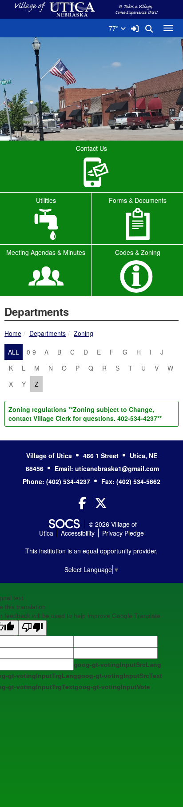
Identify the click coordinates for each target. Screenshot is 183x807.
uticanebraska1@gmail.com (117, 468)
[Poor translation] (32, 628)
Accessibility (78, 533)
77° (114, 28)
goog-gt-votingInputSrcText (119, 675)
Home (12, 333)
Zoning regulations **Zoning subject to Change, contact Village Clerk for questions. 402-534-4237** (85, 414)
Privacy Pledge (123, 533)
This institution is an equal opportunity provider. (91, 550)
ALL (13, 351)
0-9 (31, 351)
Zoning (83, 333)
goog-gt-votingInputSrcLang (117, 664)
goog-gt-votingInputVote (112, 686)
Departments (47, 333)
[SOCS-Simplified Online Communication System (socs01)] (64, 524)
